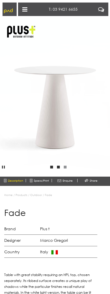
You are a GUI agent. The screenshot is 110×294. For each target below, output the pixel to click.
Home (8, 195)
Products (21, 195)
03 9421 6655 (65, 9)
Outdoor (36, 195)
